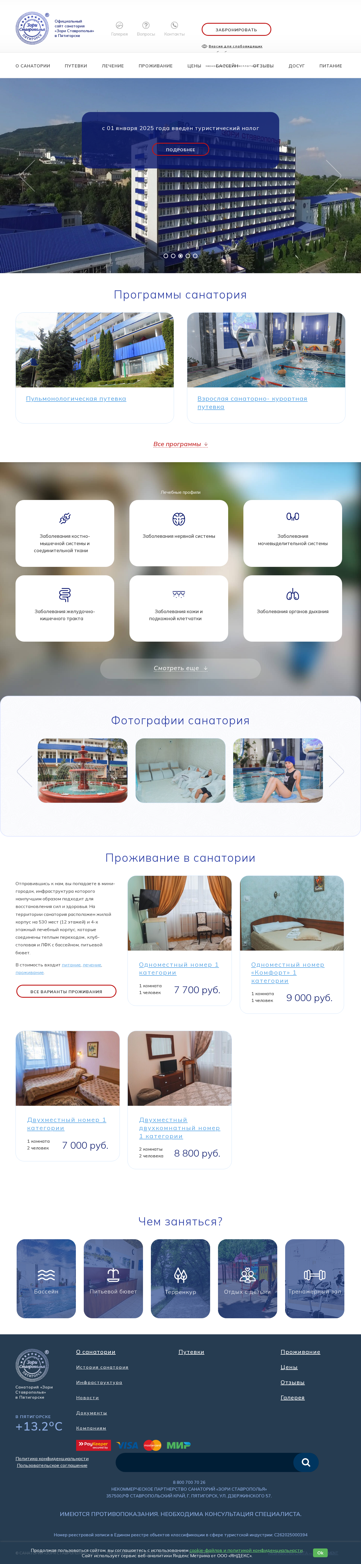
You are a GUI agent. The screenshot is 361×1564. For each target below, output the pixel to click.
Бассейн (227, 66)
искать (306, 1462)
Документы (91, 1413)
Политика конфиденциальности (52, 1458)
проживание (30, 972)
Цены (194, 66)
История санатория (102, 1367)
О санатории (33, 66)
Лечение (113, 66)
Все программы (178, 444)
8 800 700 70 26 (189, 1482)
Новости (87, 1397)
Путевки (76, 66)
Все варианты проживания (66, 991)
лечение (92, 965)
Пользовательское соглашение (52, 1465)
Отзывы (263, 66)
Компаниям (91, 1428)
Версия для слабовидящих (236, 46)
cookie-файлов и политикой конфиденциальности (246, 1550)
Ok (320, 1553)
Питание (331, 66)
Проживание (156, 66)
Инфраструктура (99, 1382)
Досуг (297, 66)
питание (71, 965)
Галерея (293, 1397)
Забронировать (236, 29)
